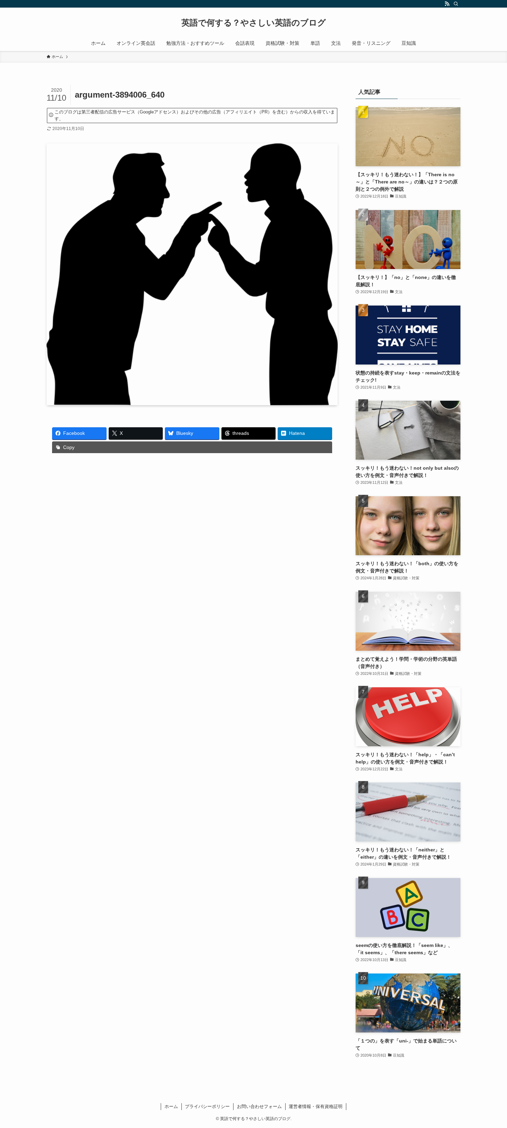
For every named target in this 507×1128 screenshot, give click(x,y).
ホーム (171, 1106)
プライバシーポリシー (207, 1106)
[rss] (447, 4)
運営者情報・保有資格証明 (315, 1106)
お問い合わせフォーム (259, 1106)
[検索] (455, 4)
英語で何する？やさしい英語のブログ (253, 23)
